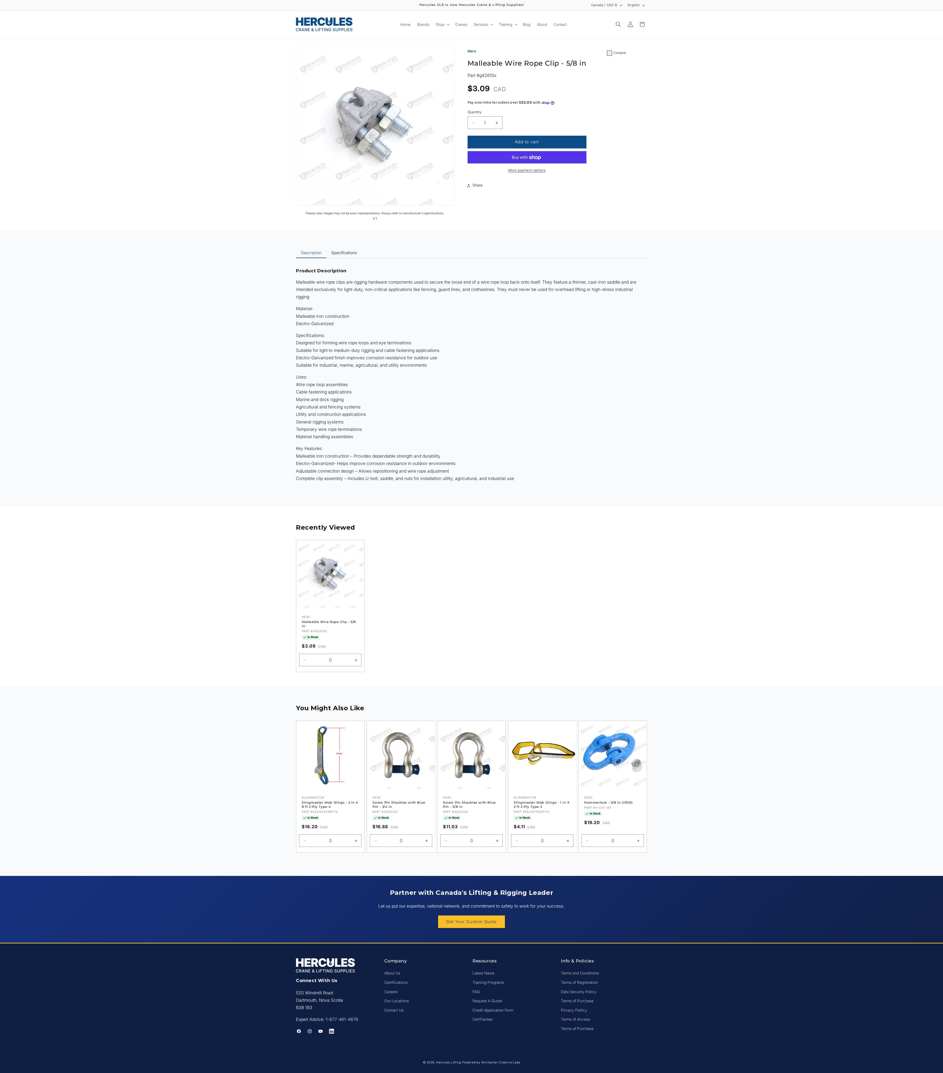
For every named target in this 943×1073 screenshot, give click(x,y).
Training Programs (488, 982)
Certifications (396, 982)
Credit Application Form (492, 1010)
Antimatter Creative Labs (500, 1062)
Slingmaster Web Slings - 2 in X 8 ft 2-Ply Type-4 (330, 804)
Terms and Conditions (580, 973)
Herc (472, 51)
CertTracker (482, 1019)
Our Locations (396, 1001)
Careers (391, 991)
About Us (392, 973)
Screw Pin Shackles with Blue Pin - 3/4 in (399, 804)
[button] (442, 24)
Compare (619, 53)
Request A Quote (487, 1001)
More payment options (527, 170)
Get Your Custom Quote (471, 921)
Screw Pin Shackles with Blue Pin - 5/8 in (469, 804)
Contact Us (394, 1010)
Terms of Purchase (577, 1001)
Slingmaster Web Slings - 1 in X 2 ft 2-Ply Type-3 (542, 804)
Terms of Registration (579, 982)
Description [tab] (311, 252)
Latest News (483, 973)
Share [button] (477, 185)
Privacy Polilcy (574, 1010)
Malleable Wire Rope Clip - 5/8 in (329, 624)
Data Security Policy (578, 991)
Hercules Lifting (448, 1062)
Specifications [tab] (344, 252)
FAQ (476, 991)
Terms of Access (575, 1019)
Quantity (475, 112)
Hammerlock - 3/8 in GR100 (608, 802)
